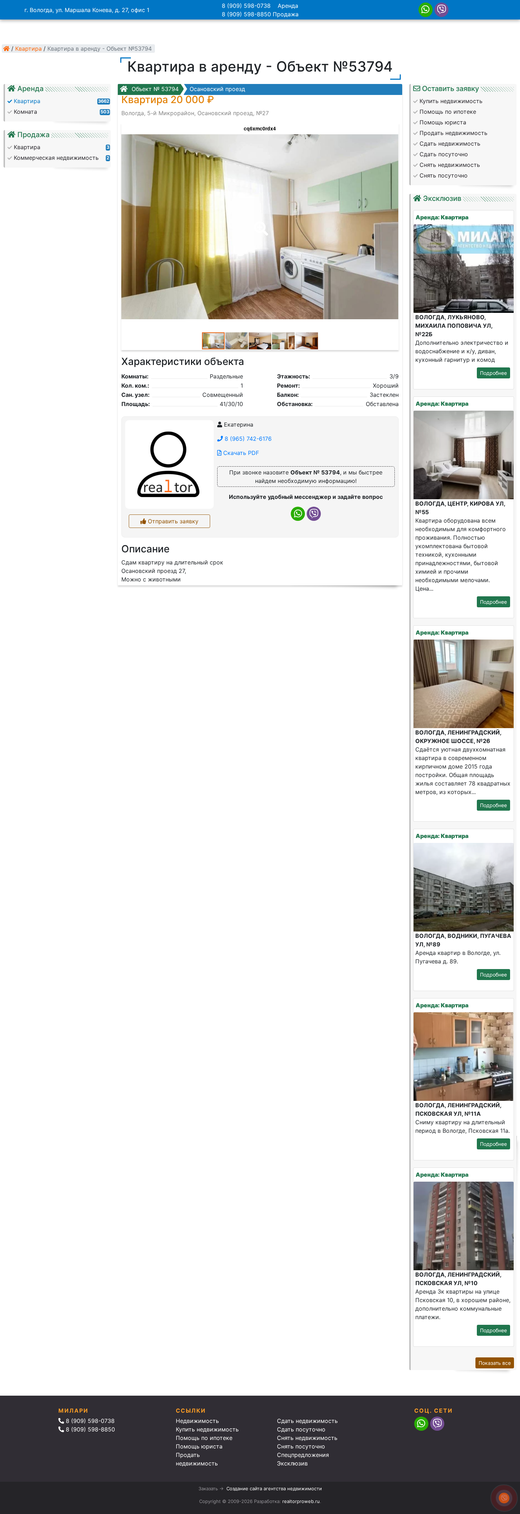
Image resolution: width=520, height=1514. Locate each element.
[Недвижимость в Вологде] (6, 48)
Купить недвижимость (207, 1429)
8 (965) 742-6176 (247, 438)
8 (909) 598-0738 (246, 5)
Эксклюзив (292, 1463)
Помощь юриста (199, 1446)
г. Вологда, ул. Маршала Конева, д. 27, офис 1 (86, 9)
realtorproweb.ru (301, 1501)
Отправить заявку (172, 521)
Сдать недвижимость (307, 1420)
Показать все (495, 1363)
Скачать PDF (240, 452)
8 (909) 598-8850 (246, 14)
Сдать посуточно (301, 1429)
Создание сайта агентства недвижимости (274, 1488)
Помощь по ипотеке (204, 1437)
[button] (259, 223)
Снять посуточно (301, 1446)
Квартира (28, 48)
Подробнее (493, 373)
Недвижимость (197, 1420)
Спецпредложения (303, 1454)
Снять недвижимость (307, 1437)
